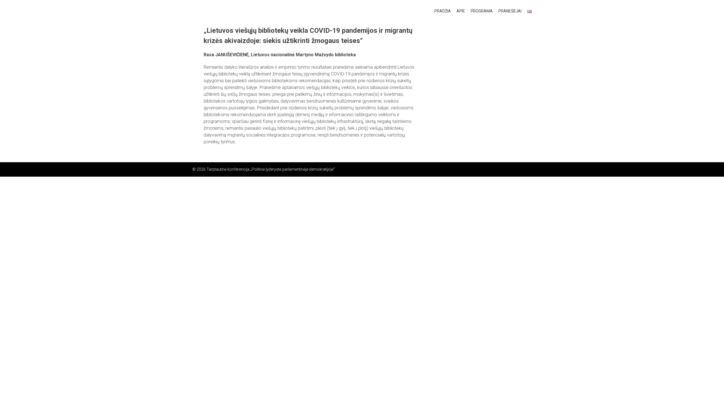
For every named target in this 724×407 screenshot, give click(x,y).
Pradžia (442, 11)
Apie (460, 11)
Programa (482, 11)
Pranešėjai (510, 11)
